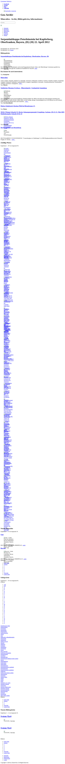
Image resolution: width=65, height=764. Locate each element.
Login (5, 760)
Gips (2, 534)
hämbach (3, 644)
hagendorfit (3, 630)
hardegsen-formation (6, 653)
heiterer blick (4, 677)
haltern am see (4, 641)
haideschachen (4, 633)
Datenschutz (7, 758)
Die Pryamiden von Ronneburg (11, 127)
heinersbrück (4, 674)
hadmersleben (4, 627)
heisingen (3, 675)
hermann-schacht (5, 688)
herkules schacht (5, 684)
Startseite (6, 28)
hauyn (2, 660)
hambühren (3, 647)
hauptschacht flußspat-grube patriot (9, 658)
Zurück (5, 564)
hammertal (3, 648)
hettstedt (3, 692)
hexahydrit (3, 694)
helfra (2, 680)
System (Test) (6, 716)
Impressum (6, 757)
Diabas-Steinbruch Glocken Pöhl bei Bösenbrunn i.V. (18, 106)
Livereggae (3, 1)
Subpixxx (9, 1)
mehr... (20, 83)
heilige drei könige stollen (7, 673)
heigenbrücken (4, 665)
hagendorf (3, 628)
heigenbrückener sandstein (7, 667)
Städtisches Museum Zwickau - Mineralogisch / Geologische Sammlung (24, 88)
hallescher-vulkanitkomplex (7, 637)
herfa (2, 681)
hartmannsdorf (4, 654)
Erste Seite (6, 563)
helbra (2, 678)
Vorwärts (6, 573)
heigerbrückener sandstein (7, 670)
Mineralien (6, 31)
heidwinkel (3, 663)
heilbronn (3, 671)
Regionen (6, 29)
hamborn (3, 645)
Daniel (11, 50)
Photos (5, 35)
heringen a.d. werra (5, 682)
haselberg (3, 655)
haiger (2, 634)
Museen (6, 32)
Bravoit (3, 548)
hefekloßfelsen (4, 661)
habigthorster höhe (5, 626)
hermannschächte (5, 690)
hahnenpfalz (4, 631)
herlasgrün (3, 685)
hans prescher (4, 651)
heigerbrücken (4, 668)
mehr (36, 68)
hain (2, 636)
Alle (5, 584)
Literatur (6, 34)
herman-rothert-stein (6, 687)
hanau (2, 650)
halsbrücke (3, 640)
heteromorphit (4, 691)
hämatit (2, 643)
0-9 (4, 586)
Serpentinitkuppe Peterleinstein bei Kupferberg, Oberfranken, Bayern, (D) (25, 56)
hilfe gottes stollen (5, 695)
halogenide (3, 638)
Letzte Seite (7, 574)
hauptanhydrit (4, 657)
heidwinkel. (3, 664)
